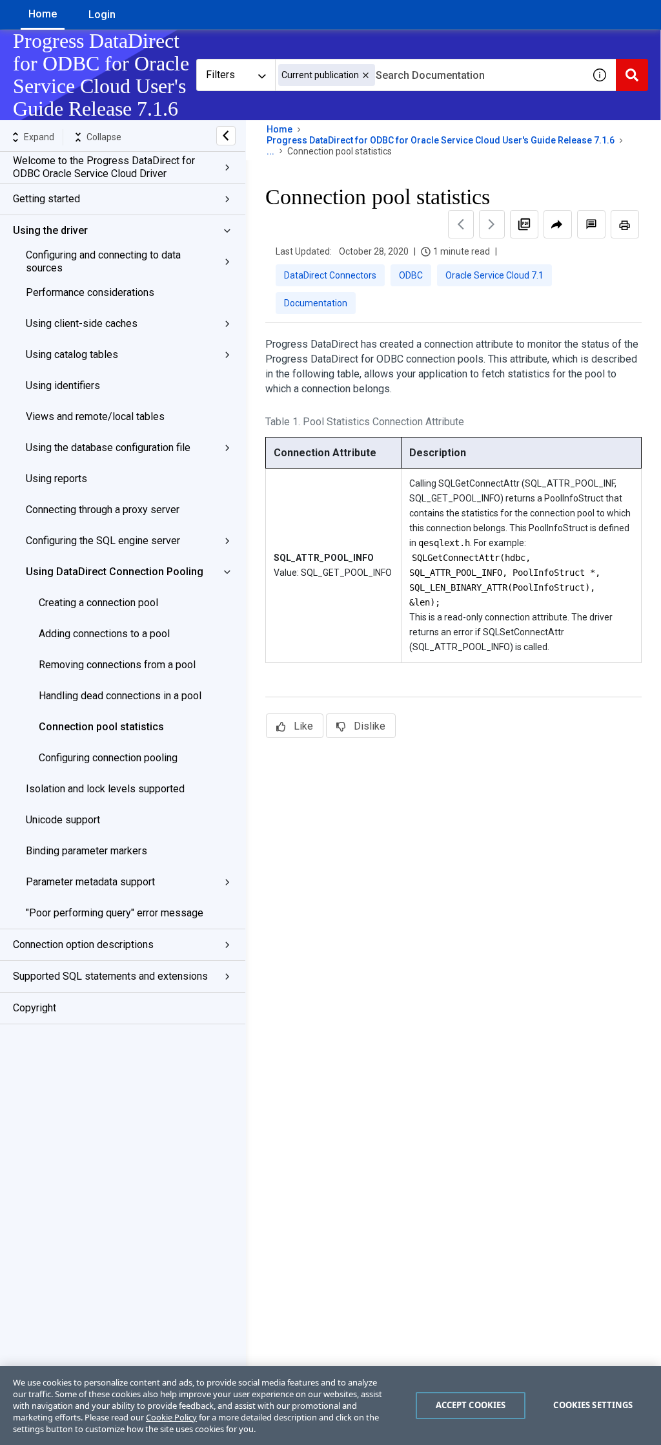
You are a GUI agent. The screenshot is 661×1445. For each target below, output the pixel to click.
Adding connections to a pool (104, 634)
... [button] (270, 151)
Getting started (46, 199)
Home (42, 14)
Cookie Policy (171, 1417)
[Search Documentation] (632, 75)
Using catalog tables (72, 354)
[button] (366, 75)
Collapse (103, 137)
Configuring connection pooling (108, 758)
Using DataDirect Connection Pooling (114, 571)
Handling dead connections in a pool (120, 696)
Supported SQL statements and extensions (110, 976)
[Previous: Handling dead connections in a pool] (461, 224)
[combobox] (429, 75)
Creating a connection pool (98, 602)
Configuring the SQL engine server (103, 540)
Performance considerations (90, 292)
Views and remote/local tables (95, 416)
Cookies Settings (593, 1405)
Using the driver (50, 230)
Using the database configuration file (108, 447)
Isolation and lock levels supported (105, 789)
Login (102, 14)
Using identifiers (63, 385)
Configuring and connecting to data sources (103, 261)
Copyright (34, 1008)
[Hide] (226, 135)
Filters (220, 75)
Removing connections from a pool (117, 665)
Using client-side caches (81, 323)
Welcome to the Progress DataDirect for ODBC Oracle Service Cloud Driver (104, 167)
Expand (39, 137)
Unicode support (63, 820)
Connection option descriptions (83, 944)
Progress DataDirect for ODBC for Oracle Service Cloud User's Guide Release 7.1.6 (441, 140)
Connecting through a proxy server (102, 509)
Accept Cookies (471, 1405)
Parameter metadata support (90, 882)
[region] (330, 1405)
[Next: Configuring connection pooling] (491, 224)
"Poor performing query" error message (114, 913)
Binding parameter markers (86, 851)
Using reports (56, 478)
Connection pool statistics (101, 727)
